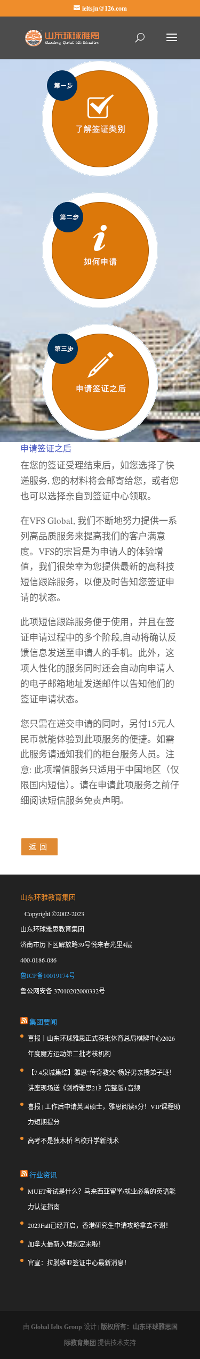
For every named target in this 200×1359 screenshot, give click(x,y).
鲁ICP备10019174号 (47, 975)
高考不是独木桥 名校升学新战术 (73, 1140)
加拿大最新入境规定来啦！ (66, 1244)
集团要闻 (43, 1021)
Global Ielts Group (56, 1326)
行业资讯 (43, 1174)
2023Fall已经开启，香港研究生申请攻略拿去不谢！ (100, 1225)
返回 (39, 847)
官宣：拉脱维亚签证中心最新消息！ (79, 1262)
